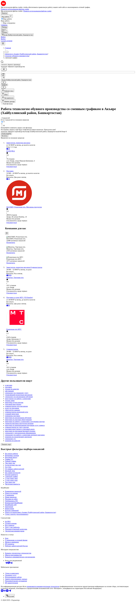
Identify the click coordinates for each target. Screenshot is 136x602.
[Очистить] (4, 69)
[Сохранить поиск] (3, 75)
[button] (3, 37)
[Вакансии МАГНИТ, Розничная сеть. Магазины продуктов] (70, 193)
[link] (4, 32)
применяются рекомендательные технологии (43, 586)
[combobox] (11, 64)
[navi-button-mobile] (3, 43)
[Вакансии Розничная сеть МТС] (70, 317)
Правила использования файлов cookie (37, 11)
